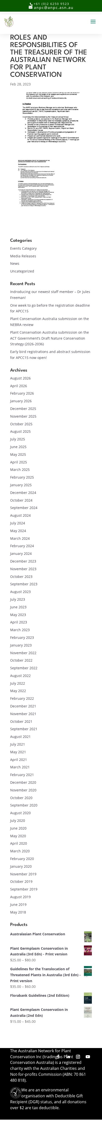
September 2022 (23, 668)
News (14, 263)
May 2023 (18, 614)
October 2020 (21, 797)
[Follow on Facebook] (58, 1057)
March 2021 (20, 767)
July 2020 (17, 820)
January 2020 (21, 866)
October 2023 (21, 576)
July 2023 (17, 599)
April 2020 (18, 843)
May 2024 (18, 530)
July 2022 (17, 683)
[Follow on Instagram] (78, 1057)
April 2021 (18, 759)
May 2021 (18, 752)
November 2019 (23, 874)
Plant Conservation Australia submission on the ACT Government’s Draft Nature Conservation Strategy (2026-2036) (49, 338)
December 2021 (23, 706)
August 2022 (20, 675)
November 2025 (23, 416)
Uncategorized (22, 271)
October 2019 (21, 881)
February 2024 (22, 545)
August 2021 (20, 736)
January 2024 (21, 553)
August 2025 (20, 431)
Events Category (23, 248)
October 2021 (21, 721)
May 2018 (18, 912)
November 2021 (23, 713)
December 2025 (23, 408)
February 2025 (22, 477)
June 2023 (18, 607)
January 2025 (21, 485)
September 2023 (23, 584)
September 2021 (23, 729)
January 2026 (21, 401)
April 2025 (18, 462)
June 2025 (18, 446)
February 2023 (22, 637)
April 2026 (18, 385)
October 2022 (21, 660)
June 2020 (18, 828)
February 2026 (22, 393)
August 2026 (20, 378)
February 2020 (22, 858)
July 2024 (17, 523)
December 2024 (23, 492)
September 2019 (23, 889)
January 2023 (21, 645)
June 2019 (18, 904)
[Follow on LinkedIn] (68, 1057)
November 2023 (23, 568)
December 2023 (23, 561)
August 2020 (20, 812)
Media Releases (23, 256)
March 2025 (20, 469)
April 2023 (18, 622)
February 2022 (22, 698)
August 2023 (20, 591)
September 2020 (23, 805)
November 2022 (23, 652)
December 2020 (23, 782)
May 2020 (18, 836)
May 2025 (18, 454)
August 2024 (20, 515)
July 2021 (17, 744)
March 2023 (20, 629)
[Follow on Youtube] (88, 1057)
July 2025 (17, 439)
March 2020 (20, 851)
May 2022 (18, 690)
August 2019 (20, 896)
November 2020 (23, 790)
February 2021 (22, 774)
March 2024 (20, 538)
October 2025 (21, 424)
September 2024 (23, 507)
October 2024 (21, 500)
